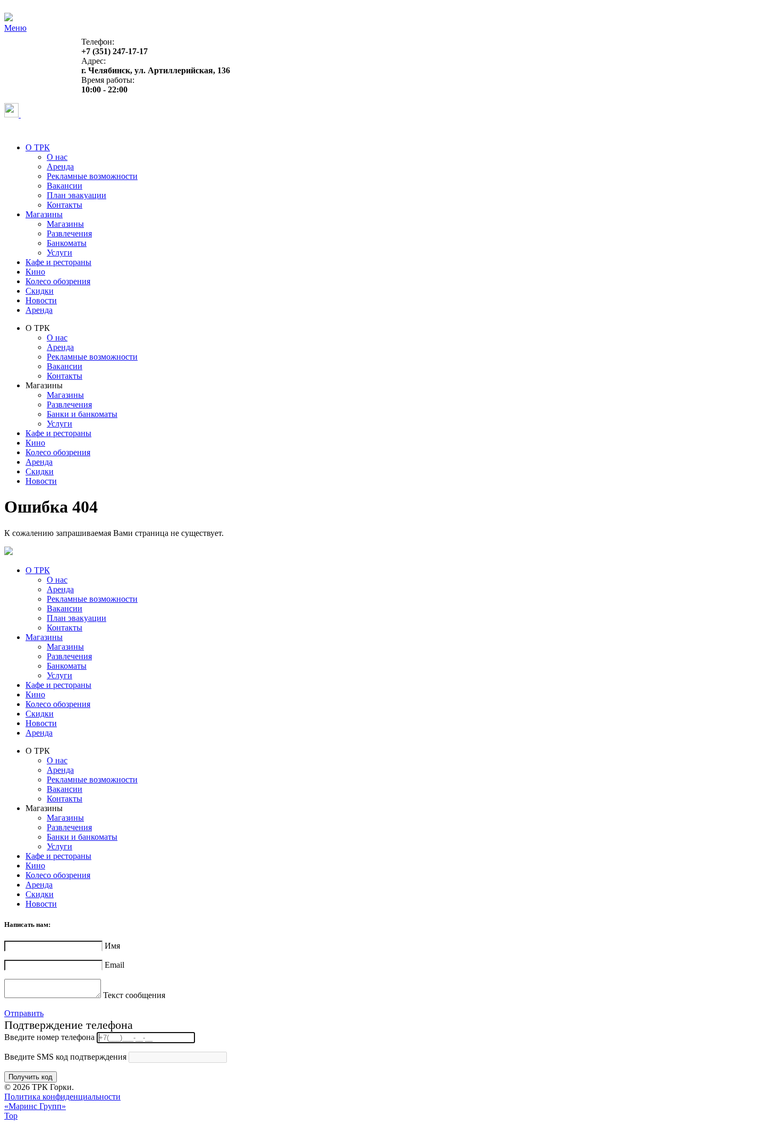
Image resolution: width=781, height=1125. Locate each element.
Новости (41, 300)
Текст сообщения (134, 995)
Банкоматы (67, 243)
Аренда (60, 166)
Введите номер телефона (49, 1037)
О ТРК (38, 147)
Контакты (64, 204)
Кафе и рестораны (58, 262)
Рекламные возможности (92, 176)
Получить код (31, 1077)
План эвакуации (76, 195)
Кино (35, 271)
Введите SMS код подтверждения (65, 1056)
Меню (15, 27)
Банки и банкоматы (82, 414)
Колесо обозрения (58, 281)
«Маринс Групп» (35, 1106)
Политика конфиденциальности (62, 1096)
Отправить (24, 1013)
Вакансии (64, 185)
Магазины (44, 214)
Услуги (59, 252)
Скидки (40, 290)
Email (114, 964)
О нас (57, 156)
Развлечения (69, 233)
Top (11, 1115)
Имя (112, 945)
